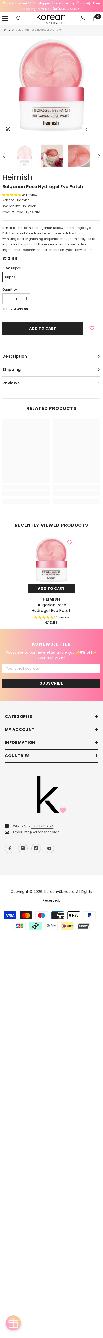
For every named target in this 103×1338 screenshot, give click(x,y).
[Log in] (83, 18)
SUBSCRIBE (51, 683)
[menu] (5, 18)
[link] (26, 493)
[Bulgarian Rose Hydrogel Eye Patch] (52, 560)
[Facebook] (9, 848)
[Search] (19, 18)
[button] (86, 129)
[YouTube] (49, 848)
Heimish (17, 177)
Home (6, 30)
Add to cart (42, 328)
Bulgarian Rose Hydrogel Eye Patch (52, 607)
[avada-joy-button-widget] (13, 1323)
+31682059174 (42, 826)
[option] (51, 85)
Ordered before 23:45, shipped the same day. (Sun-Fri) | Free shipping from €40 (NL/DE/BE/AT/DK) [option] (51, 6)
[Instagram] (23, 848)
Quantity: (10, 289)
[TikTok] (36, 848)
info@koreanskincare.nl (42, 832)
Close (98, 5)
